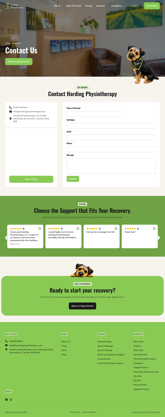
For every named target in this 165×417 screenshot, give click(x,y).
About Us (66, 341)
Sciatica (137, 346)
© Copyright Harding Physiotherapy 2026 (145, 412)
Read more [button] (15, 244)
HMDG (25, 412)
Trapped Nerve (141, 367)
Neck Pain (138, 350)
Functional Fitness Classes (110, 363)
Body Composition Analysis (110, 354)
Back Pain (138, 341)
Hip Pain (138, 376)
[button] (158, 238)
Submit (73, 179)
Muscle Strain (140, 385)
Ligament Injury (141, 389)
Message (70, 155)
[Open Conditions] (123, 5)
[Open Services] (106, 5)
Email (69, 131)
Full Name (71, 120)
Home (7, 43)
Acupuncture (103, 359)
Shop (63, 354)
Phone (70, 143)
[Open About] (61, 5)
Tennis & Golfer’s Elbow (145, 359)
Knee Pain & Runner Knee (146, 372)
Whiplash (138, 363)
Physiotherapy (104, 341)
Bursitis (137, 380)
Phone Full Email (73, 108)
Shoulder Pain (140, 354)
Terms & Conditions (89, 412)
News (64, 350)
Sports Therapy (104, 350)
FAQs (64, 346)
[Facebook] (6, 399)
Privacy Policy (74, 412)
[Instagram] (11, 399)
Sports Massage (105, 346)
